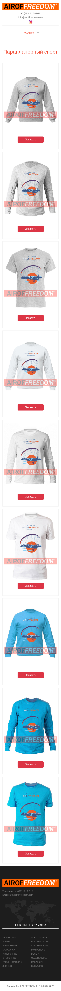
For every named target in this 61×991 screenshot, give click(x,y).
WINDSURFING (10, 953)
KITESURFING (9, 958)
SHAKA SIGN (8, 949)
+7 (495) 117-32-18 (30, 13)
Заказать (30, 139)
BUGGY (35, 953)
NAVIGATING (9, 937)
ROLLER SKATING (40, 941)
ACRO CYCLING (39, 937)
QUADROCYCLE (39, 958)
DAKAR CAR (37, 962)
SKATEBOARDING (40, 945)
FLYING (6, 941)
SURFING (7, 966)
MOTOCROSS (38, 949)
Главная (29, 33)
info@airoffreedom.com (30, 17)
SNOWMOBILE (38, 966)
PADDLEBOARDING (12, 962)
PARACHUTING (10, 945)
